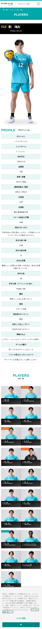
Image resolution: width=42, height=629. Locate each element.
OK (21, 625)
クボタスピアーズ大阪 (24, 4)
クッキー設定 (21, 618)
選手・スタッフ (11, 10)
